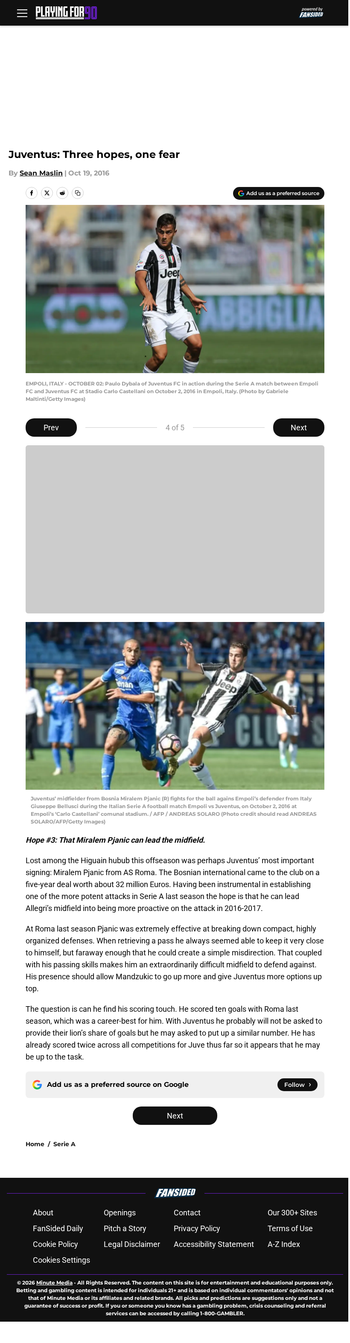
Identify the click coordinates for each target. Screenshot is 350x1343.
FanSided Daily (58, 1228)
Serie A (64, 1144)
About (43, 1212)
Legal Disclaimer (132, 1244)
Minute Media (54, 1282)
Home (35, 1144)
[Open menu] (22, 13)
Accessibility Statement (214, 1244)
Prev (51, 427)
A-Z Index (284, 1244)
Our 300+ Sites (292, 1212)
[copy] (78, 193)
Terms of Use (290, 1228)
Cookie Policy (55, 1244)
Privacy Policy (197, 1228)
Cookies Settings (61, 1259)
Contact (187, 1212)
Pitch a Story (125, 1228)
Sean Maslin (41, 173)
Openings (120, 1212)
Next (299, 427)
